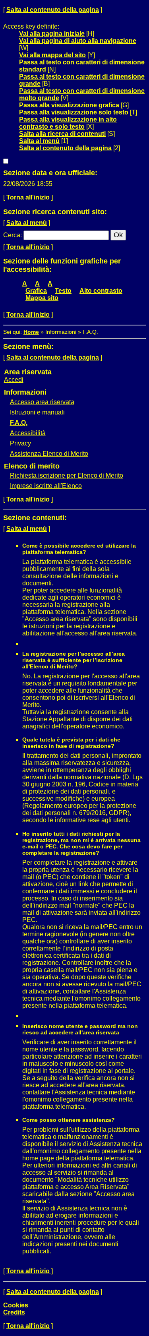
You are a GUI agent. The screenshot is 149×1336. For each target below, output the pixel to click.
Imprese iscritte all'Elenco (46, 485)
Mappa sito (41, 297)
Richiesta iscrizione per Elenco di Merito (66, 475)
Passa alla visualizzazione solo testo (73, 112)
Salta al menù (39, 140)
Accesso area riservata (42, 402)
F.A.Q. (18, 422)
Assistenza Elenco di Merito (49, 453)
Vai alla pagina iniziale (52, 33)
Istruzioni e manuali (37, 412)
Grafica (36, 290)
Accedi (13, 379)
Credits (14, 1312)
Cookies (15, 1305)
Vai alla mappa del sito (52, 55)
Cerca (11, 235)
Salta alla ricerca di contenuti (62, 133)
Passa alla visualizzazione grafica (69, 105)
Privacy (20, 443)
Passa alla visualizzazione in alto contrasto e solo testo (68, 123)
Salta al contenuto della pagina (52, 9)
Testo (63, 290)
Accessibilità (28, 433)
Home (31, 332)
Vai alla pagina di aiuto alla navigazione (77, 40)
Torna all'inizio (28, 197)
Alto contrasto (100, 290)
